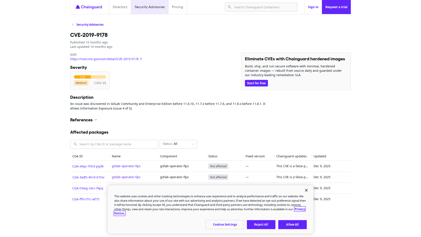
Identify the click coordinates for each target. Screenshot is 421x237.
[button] (210, 119)
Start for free (256, 83)
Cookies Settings (225, 224)
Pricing (177, 7)
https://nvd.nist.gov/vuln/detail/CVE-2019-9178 (104, 59)
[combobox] (263, 7)
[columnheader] (90, 156)
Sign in (313, 7)
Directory (120, 7)
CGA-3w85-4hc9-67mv (88, 177)
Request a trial (336, 7)
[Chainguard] (89, 7)
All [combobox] (170, 144)
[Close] (306, 190)
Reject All (261, 224)
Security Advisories (150, 7)
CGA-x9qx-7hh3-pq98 (87, 166)
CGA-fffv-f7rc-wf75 (85, 199)
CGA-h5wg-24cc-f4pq (87, 188)
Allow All (292, 224)
